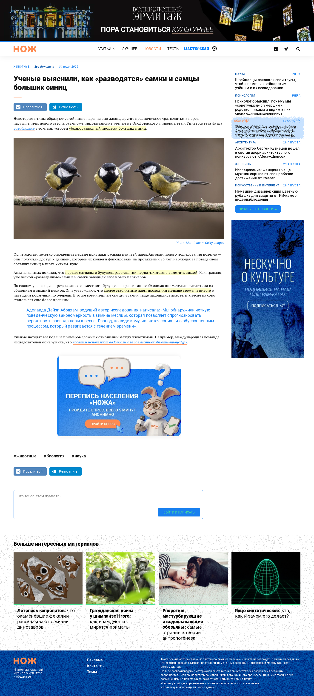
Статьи (104, 49)
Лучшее (129, 49)
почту (248, 679)
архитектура (245, 142)
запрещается (169, 675)
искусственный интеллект (257, 185)
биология (56, 456)
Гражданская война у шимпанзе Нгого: (112, 619)
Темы (92, 672)
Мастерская (196, 49)
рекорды (242, 121)
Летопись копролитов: (46, 619)
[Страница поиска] (298, 48)
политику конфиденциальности (184, 687)
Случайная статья (214, 49)
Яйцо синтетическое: (262, 613)
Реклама (95, 660)
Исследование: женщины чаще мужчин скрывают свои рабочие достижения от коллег (264, 174)
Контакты (96, 666)
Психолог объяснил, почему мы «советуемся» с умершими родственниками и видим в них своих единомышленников (263, 107)
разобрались (24, 128)
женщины (243, 164)
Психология (245, 95)
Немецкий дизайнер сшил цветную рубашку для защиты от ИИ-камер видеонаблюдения (266, 195)
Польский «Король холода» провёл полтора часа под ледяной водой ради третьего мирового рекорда (266, 131)
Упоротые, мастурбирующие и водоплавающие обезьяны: (183, 624)
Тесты (173, 49)
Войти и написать (179, 512)
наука (80, 456)
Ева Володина (44, 66)
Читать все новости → (258, 209)
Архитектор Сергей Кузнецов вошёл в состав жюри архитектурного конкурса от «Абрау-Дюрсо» (267, 152)
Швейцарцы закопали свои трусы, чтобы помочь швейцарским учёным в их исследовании (265, 84)
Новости (152, 49)
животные (21, 66)
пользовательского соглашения (237, 683)
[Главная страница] (25, 49)
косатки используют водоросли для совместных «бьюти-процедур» (130, 342)
